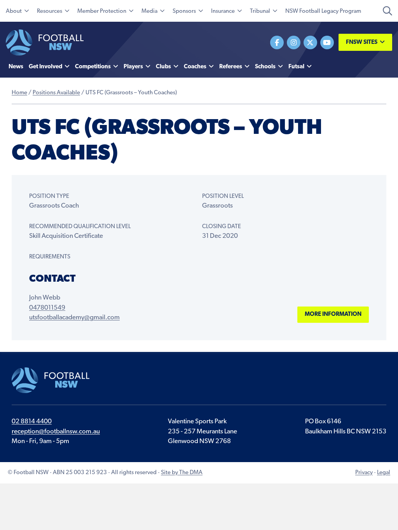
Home (19, 93)
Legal (383, 473)
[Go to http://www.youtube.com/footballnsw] (327, 42)
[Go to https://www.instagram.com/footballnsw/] (293, 42)
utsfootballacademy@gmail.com (74, 317)
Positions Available (56, 93)
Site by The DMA (181, 473)
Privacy (364, 473)
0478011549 (47, 308)
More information (333, 314)
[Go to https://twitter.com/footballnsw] (310, 42)
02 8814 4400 (32, 421)
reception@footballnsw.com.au (56, 431)
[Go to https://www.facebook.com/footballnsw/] (277, 42)
